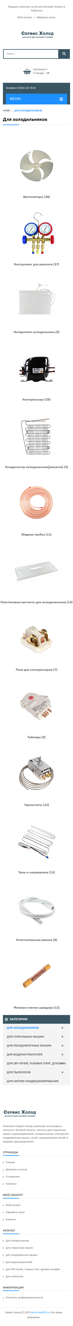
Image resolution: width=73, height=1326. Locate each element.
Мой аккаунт (25, 17)
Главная (10, 1162)
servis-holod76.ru (40, 1312)
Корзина (11, 1219)
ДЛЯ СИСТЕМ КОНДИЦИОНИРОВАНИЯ (32, 1081)
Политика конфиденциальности (24, 1297)
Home (6, 110)
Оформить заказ (45, 17)
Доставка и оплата (16, 1169)
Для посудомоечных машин (29, 1045)
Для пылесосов (19, 1072)
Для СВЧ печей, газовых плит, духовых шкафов (36, 1067)
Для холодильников (23, 1028)
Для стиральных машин (25, 1036)
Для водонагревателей (24, 1054)
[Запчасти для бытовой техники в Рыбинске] (37, 34)
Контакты (11, 1183)
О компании (13, 1176)
